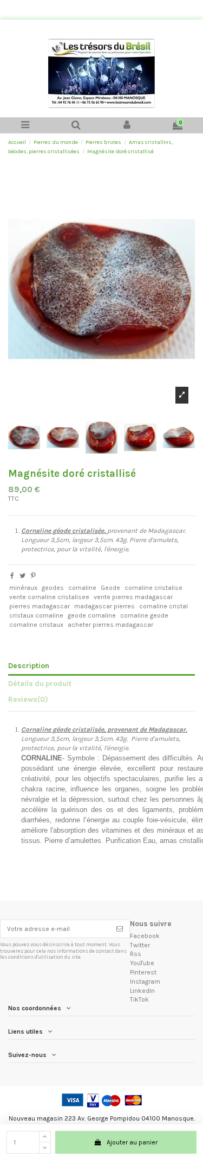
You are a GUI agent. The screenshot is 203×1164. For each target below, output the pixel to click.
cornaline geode (144, 615)
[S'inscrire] (119, 929)
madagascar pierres (104, 606)
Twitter (140, 945)
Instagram (145, 981)
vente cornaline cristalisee (49, 597)
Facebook (145, 936)
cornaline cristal (163, 606)
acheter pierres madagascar (110, 624)
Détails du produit (39, 683)
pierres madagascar (39, 606)
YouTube (142, 963)
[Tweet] (22, 576)
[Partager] (12, 576)
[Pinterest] (33, 576)
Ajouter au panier (132, 1142)
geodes (53, 588)
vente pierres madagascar (133, 597)
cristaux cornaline (36, 615)
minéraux (23, 588)
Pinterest (143, 972)
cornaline (82, 588)
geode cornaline (92, 615)
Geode (110, 588)
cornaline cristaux (36, 624)
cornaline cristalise (153, 588)
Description (28, 665)
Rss (135, 954)
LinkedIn (142, 991)
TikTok (139, 999)
